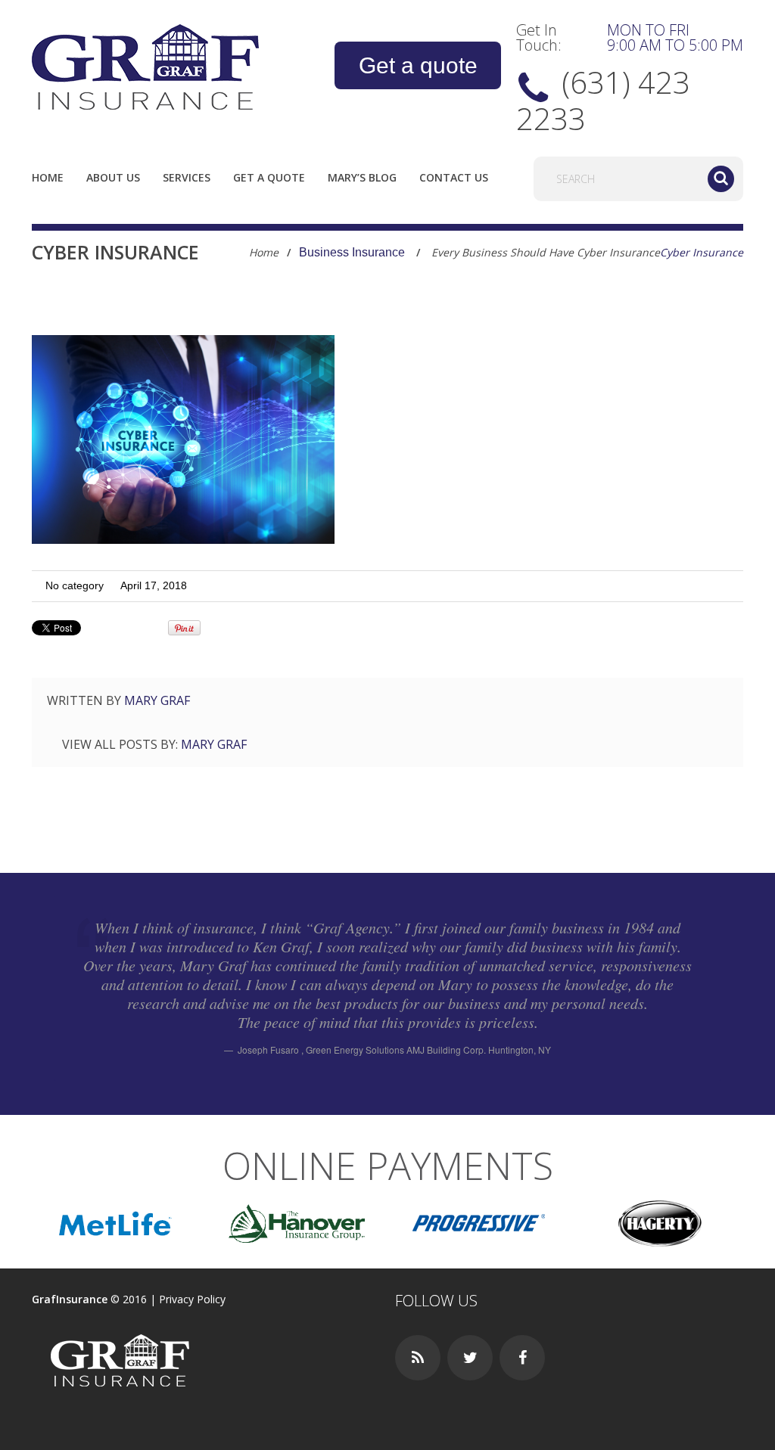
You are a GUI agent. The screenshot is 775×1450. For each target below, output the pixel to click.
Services (186, 177)
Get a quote (418, 65)
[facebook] (522, 1357)
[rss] (417, 1357)
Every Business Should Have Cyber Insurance (545, 252)
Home (48, 177)
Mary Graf (157, 700)
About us (113, 177)
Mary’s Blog (362, 177)
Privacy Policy (192, 1299)
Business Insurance (352, 252)
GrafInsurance (69, 1299)
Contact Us (453, 177)
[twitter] (470, 1357)
